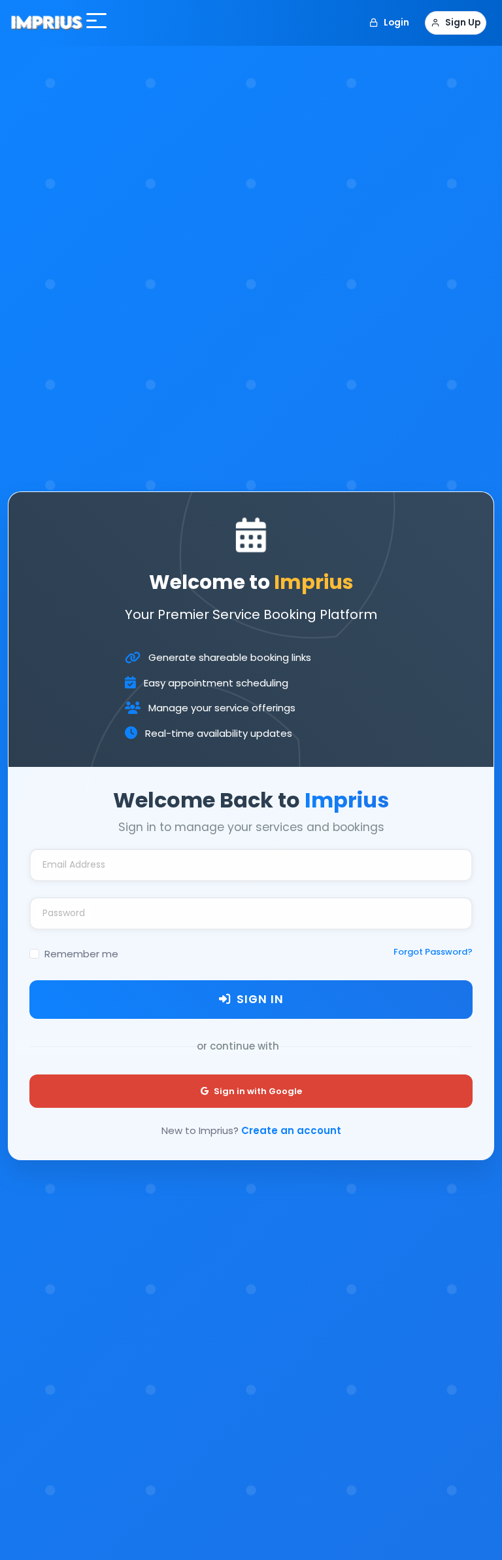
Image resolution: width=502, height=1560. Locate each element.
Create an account (291, 1130)
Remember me (81, 954)
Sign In (260, 999)
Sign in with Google (258, 1091)
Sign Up (462, 22)
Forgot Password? (433, 952)
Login (396, 22)
